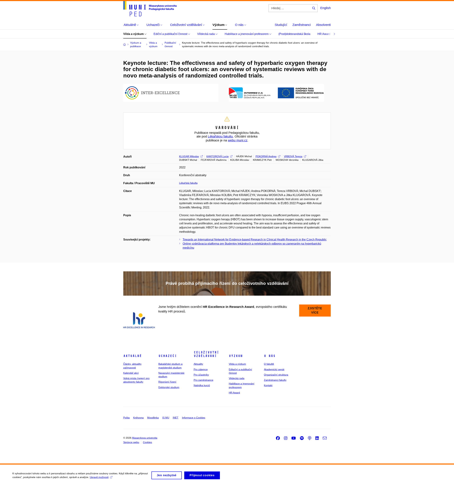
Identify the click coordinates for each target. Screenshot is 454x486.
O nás (269, 356)
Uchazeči (167, 356)
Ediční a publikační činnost (171, 33)
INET (175, 417)
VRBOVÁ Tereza (293, 156)
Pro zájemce (201, 369)
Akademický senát (274, 369)
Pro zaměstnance (203, 380)
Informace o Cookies (193, 417)
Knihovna (138, 417)
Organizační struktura (276, 374)
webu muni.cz (237, 140)
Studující (281, 25)
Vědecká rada (206, 33)
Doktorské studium (168, 387)
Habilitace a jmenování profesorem (247, 33)
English (325, 8)
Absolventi (323, 25)
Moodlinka (153, 417)
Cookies (147, 442)
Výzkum (236, 356)
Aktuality (198, 363)
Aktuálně (132, 356)
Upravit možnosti (99, 477)
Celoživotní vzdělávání (206, 354)
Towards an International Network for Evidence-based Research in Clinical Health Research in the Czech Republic (255, 239)
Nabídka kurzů (202, 385)
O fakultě (269, 363)
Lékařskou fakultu (220, 136)
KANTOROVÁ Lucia (217, 156)
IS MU (165, 417)
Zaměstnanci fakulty (275, 380)
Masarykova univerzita (144, 437)
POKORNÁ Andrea (266, 156)
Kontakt (268, 385)
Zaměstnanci (301, 25)
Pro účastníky (201, 374)
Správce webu (131, 442)
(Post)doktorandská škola (294, 33)
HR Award (324, 33)
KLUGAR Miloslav (189, 156)
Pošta (126, 417)
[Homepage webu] (150, 8)
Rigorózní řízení (167, 381)
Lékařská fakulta (188, 182)
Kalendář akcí (131, 373)
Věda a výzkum (133, 33)
